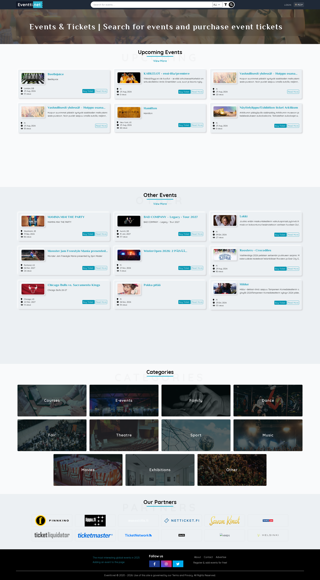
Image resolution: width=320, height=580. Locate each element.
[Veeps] (224, 535)
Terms (175, 575)
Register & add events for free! (210, 562)
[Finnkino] (52, 521)
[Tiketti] (181, 535)
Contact (208, 557)
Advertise (221, 557)
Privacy (188, 575)
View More (160, 61)
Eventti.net (110, 575)
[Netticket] (181, 521)
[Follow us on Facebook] (154, 563)
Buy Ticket (88, 91)
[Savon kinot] (224, 521)
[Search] (231, 4)
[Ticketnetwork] (138, 535)
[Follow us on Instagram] (166, 563)
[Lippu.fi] (95, 521)
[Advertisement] (160, 158)
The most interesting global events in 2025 (116, 557)
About (197, 557)
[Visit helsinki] (268, 535)
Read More (101, 91)
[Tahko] (268, 521)
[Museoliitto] (138, 521)
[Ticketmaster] (95, 535)
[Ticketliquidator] (52, 535)
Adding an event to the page (108, 562)
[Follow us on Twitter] (178, 563)
